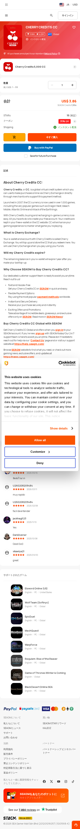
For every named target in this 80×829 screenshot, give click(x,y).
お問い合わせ (10, 737)
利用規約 (8, 749)
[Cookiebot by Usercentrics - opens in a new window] (59, 363)
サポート (8, 732)
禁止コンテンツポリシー (16, 763)
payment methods (48, 296)
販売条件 (8, 754)
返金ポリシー (10, 772)
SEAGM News (55, 316)
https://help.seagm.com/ (29, 344)
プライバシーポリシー (15, 758)
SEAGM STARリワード (54, 723)
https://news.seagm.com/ (18, 356)
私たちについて (11, 723)
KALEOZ (47, 728)
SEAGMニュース (12, 728)
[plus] (72, 85)
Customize (37, 451)
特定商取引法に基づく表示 (17, 768)
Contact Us (37, 340)
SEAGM (44, 288)
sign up (40, 333)
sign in (59, 330)
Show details (59, 428)
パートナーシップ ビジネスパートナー (59, 750)
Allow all (40, 440)
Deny (40, 463)
